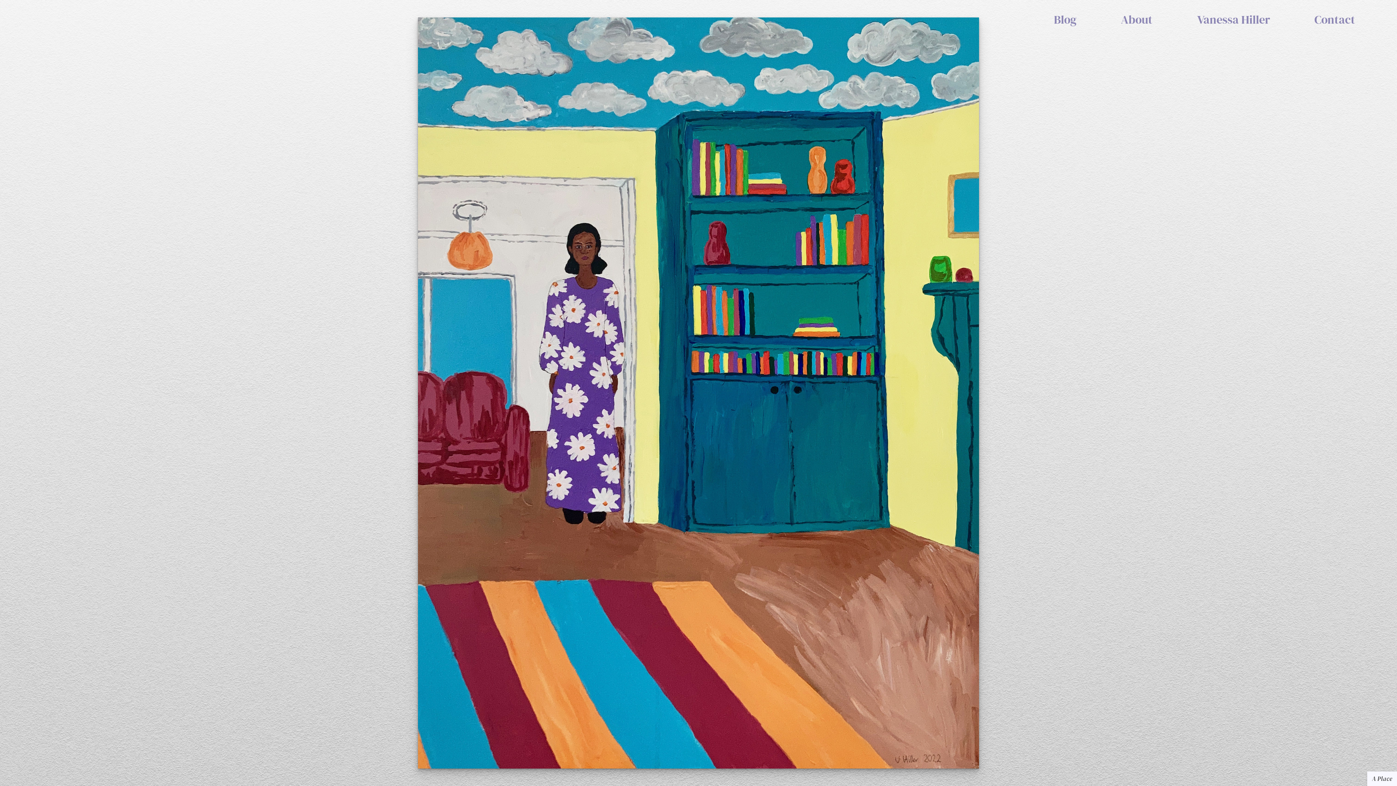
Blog (1065, 20)
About (1137, 20)
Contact (1334, 20)
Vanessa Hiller (1233, 20)
